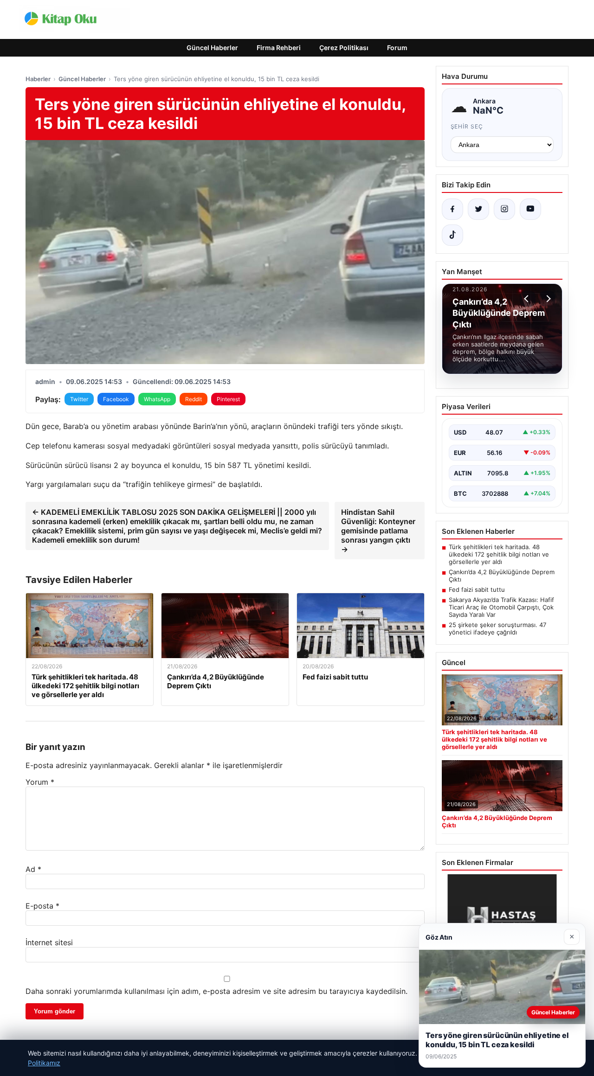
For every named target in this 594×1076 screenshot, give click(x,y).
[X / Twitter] (478, 209)
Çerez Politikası (343, 47)
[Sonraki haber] (547, 299)
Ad (33, 869)
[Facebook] (452, 209)
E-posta (42, 905)
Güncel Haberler (212, 47)
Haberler (38, 79)
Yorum (40, 782)
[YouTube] (530, 209)
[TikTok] (452, 235)
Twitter (79, 399)
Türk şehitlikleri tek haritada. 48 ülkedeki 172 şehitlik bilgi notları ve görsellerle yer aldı (499, 554)
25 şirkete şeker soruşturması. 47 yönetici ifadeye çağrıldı (497, 628)
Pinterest (228, 399)
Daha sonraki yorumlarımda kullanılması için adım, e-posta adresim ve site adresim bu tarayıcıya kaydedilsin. (216, 991)
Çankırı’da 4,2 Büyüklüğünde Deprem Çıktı (502, 575)
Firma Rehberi (279, 47)
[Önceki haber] (528, 299)
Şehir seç (467, 126)
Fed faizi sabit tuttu (477, 589)
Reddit (193, 399)
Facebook (116, 399)
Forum (397, 47)
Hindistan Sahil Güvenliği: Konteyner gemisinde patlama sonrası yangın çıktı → (378, 530)
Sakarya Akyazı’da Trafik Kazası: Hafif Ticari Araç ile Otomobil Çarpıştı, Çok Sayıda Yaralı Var (501, 607)
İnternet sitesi (49, 942)
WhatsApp (157, 399)
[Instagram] (504, 209)
